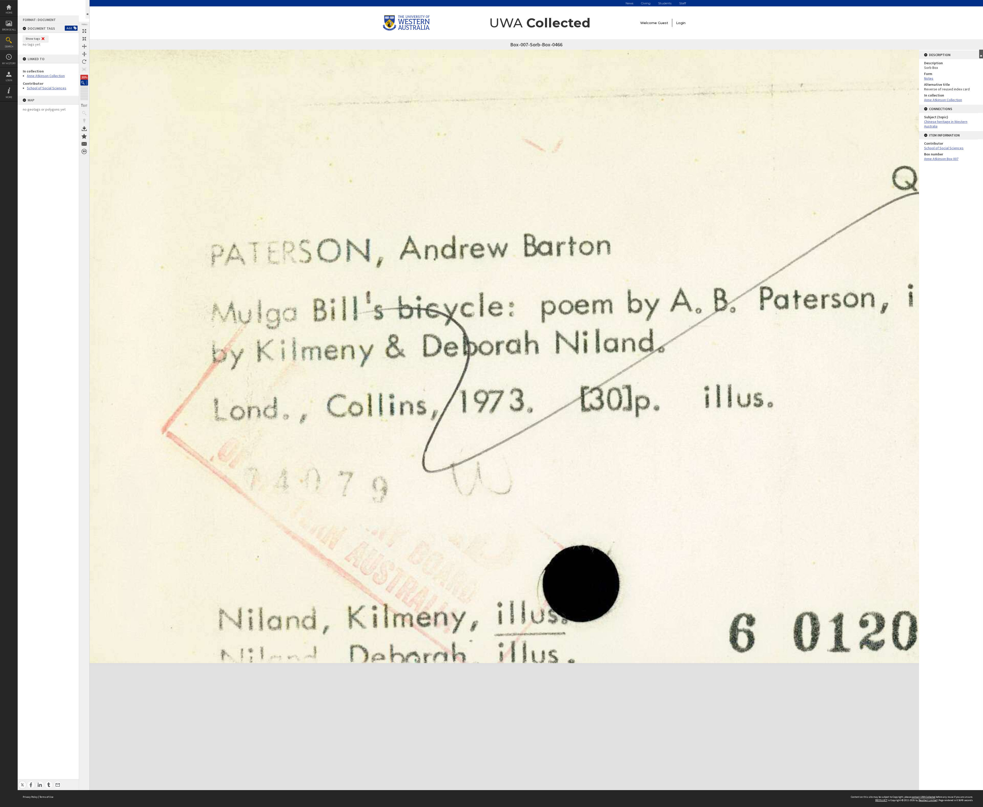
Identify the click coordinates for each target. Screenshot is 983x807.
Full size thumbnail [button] (84, 31)
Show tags (33, 38)
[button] (84, 83)
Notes (928, 78)
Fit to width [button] (84, 46)
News (629, 3)
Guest (663, 23)
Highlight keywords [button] (84, 121)
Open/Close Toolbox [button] (87, 9)
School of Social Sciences (46, 88)
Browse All (9, 29)
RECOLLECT (881, 800)
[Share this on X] (22, 782)
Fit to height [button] (84, 54)
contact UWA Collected (923, 797)
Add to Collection (84, 136)
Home (9, 12)
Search (9, 46)
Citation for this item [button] (84, 151)
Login (9, 80)
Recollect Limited (927, 800)
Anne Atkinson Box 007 (941, 158)
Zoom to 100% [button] (84, 69)
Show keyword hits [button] (84, 113)
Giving (645, 3)
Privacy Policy (30, 797)
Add (69, 28)
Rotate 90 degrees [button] (84, 62)
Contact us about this (84, 144)
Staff (682, 3)
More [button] (9, 97)
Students (664, 3)
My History (9, 63)
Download (84, 128)
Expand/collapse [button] (981, 54)
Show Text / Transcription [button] (84, 105)
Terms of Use (46, 797)
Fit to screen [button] (84, 39)
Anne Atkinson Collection (46, 75)
